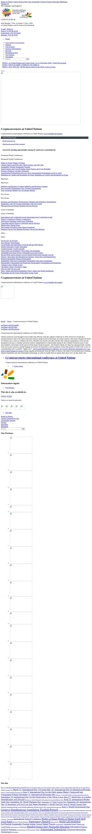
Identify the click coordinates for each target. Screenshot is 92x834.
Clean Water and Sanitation (10, 251)
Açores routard (62, 810)
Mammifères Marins (19, 812)
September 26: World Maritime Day (26, 802)
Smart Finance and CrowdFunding (13, 169)
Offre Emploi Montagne (24, 814)
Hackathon (26, 822)
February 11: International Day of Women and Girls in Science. (72, 795)
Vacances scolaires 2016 (67, 816)
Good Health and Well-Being (11, 245)
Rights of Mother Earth (69, 819)
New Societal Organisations (11, 188)
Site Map (8, 413)
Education (56, 2)
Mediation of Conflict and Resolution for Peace (17, 175)
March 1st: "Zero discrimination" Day (66, 787)
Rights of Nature (7, 2)
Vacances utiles (78, 816)
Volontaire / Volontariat (7, 819)
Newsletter (9, 57)
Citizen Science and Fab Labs (11, 165)
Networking (15, 832)
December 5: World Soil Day (50, 804)
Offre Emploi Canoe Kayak (73, 812)
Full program (10, 47)
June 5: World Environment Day (76, 807)
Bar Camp (15, 822)
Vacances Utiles (86, 816)
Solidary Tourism (36, 824)
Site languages (6, 6)
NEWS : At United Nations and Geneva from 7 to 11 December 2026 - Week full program (34, 63)
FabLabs (20, 822)
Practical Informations (13, 49)
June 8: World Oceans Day (75, 804)
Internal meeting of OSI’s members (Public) (28, 829)
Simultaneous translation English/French (34, 809)
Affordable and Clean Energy (11, 253)
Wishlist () (5, 4)
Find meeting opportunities (14, 43)
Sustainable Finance (70, 824)
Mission (8, 45)
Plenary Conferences (8, 219)
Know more (18, 366)
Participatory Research (39, 821)
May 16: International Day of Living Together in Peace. (41, 787)
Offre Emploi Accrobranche (58, 812)
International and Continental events (13, 217)
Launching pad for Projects (10, 223)
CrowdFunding (59, 824)
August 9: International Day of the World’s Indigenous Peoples (20, 807)
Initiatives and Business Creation (12, 186)
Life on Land (5, 269)
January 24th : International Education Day (50, 807)
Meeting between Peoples (10, 206)
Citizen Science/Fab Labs (22, 2)
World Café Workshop (70, 821)
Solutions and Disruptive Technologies (14, 202)
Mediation (63, 2)
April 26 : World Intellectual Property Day (12, 792)
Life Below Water (7, 267)
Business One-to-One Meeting (11, 229)
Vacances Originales (55, 816)
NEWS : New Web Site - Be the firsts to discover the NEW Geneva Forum (28, 67)
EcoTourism (6, 824)
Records (8, 51)
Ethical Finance (15, 827)
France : (9, 31)
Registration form (11, 53)
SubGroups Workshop (9, 221)
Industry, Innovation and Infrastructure (14, 257)
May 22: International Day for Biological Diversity (69, 790)
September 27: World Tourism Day (54, 802)
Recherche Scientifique (37, 814)
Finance (49, 2)
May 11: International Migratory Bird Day (14, 787)
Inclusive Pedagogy (8, 171)
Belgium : (9, 35)
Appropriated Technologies (53, 829)
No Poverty (5, 241)
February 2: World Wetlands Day (34, 799)
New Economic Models (9, 190)
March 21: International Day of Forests (30, 790)
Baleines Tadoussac (80, 810)
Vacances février (25, 816)
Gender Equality (7, 249)
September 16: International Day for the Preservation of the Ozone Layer (32, 797)
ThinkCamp (23, 827)
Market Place (5, 225)
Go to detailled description (53, 134)
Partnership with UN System (11, 204)
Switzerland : (11, 33)
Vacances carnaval (86, 814)
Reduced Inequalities (8, 259)
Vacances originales (45, 816)
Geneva (5, 809)
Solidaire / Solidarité (49, 814)
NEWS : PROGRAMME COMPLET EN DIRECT (20, 65)
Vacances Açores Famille (61, 814)
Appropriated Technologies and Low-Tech (16, 173)
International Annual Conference (27, 819)
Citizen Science (55, 822)
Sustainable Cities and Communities (13, 261)
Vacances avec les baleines (74, 814)
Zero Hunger (5, 243)
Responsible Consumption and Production (16, 263)
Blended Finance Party (38, 826)
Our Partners (9, 55)
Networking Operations (9, 227)
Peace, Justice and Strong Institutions (14, 271)
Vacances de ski (5, 816)
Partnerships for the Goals (10, 273)
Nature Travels (49, 824)
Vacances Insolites (34, 816)
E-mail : (7, 29)
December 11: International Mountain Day (37, 794)
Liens (9, 321)
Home (7, 39)
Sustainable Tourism (38, 2)
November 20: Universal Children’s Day (53, 799)
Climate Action (6, 265)
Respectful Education (59, 826)
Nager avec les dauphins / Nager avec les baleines (38, 812)
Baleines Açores (71, 810)
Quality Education (7, 247)
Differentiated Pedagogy (78, 827)
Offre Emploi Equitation (11, 814)
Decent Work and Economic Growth (14, 255)
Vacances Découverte (14, 816)
